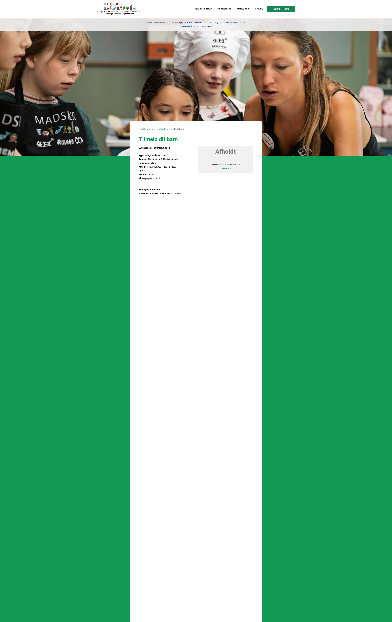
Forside (142, 129)
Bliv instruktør (243, 9)
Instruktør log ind (281, 9)
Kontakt (259, 9)
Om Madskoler (224, 9)
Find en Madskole (203, 9)
